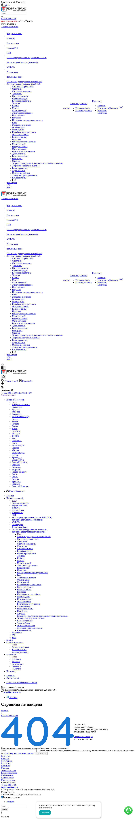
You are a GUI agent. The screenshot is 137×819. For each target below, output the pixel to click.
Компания (16, 659)
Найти (4, 809)
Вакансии (5, 763)
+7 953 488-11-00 (8, 18)
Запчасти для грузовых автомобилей (34, 536)
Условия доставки (9, 773)
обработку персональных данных (19, 753)
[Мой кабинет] (2, 365)
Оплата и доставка (20, 647)
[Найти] (2, 16)
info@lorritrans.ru (12, 692)
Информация (7, 775)
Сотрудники (6, 761)
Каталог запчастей (20, 503)
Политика (5, 766)
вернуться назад (85, 739)
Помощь (5, 768)
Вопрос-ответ (7, 778)
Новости (5, 758)
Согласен (45, 813)
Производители (8, 780)
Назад (14, 402)
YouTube (13, 697)
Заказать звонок (8, 395)
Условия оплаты (8, 770)
